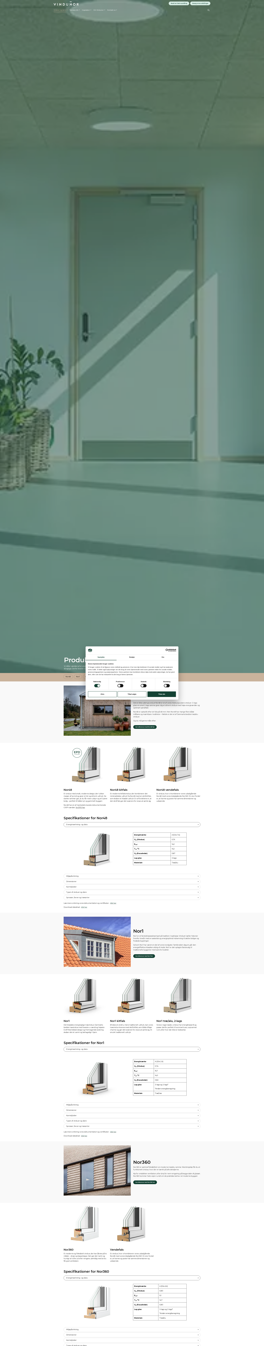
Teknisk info (74, 10)
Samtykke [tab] (101, 657)
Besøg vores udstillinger (200, 3)
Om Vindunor (98, 10)
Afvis (102, 694)
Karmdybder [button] (71, 887)
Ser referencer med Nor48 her (144, 727)
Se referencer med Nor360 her (145, 1182)
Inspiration (86, 10)
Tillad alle (161, 694)
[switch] (120, 685)
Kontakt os (111, 10)
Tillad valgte (132, 694)
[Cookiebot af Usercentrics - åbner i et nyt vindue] (167, 650)
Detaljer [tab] (132, 657)
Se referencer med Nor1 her (144, 956)
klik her (113, 903)
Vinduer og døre (60, 10)
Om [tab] (163, 657)
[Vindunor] (66, 4)
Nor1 (78, 677)
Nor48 (68, 677)
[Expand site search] (208, 10)
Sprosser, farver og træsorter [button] (78, 897)
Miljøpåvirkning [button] (72, 876)
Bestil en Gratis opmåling (179, 3)
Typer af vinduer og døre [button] (76, 892)
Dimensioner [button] (71, 881)
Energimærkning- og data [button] (76, 824)
